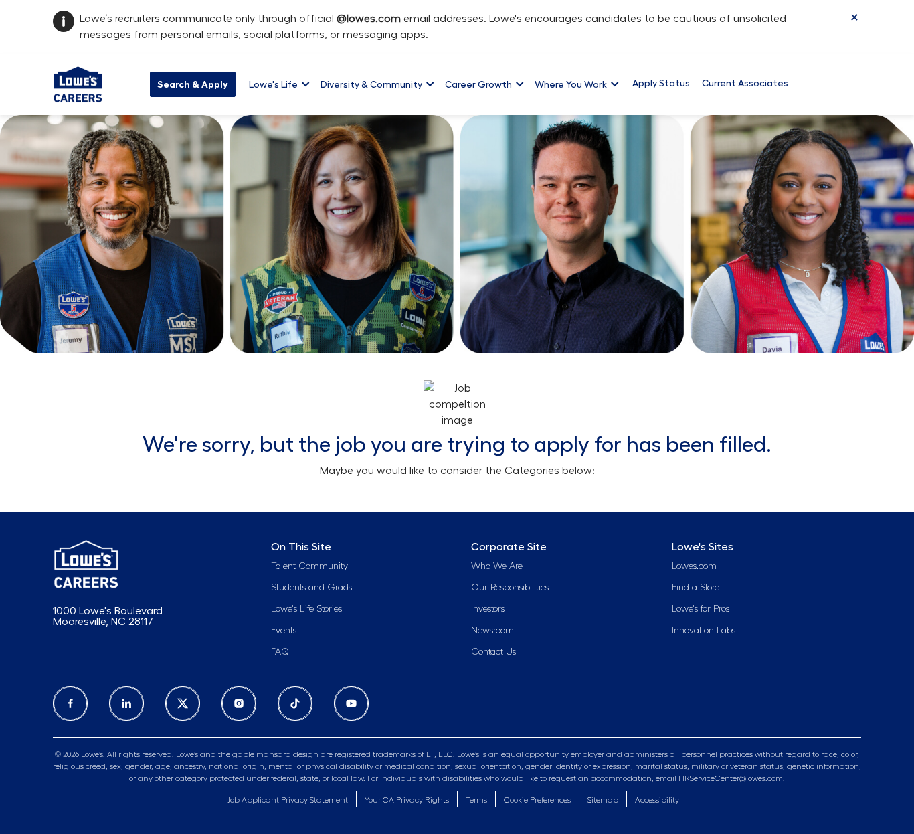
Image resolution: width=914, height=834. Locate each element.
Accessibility (657, 800)
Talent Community (309, 566)
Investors (488, 609)
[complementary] (537, 800)
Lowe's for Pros (700, 609)
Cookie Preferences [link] (537, 800)
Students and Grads (311, 587)
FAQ (280, 652)
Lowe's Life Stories (306, 609)
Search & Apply (192, 84)
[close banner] (854, 17)
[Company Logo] (78, 82)
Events (283, 630)
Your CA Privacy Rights (407, 800)
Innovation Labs (703, 630)
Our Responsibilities (510, 587)
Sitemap (602, 800)
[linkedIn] (126, 703)
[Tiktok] (295, 703)
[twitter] (182, 703)
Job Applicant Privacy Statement (287, 800)
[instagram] (239, 703)
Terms (476, 800)
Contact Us (493, 652)
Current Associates (745, 83)
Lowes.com (694, 566)
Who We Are (497, 566)
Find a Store (695, 587)
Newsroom (492, 630)
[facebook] (70, 703)
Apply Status (661, 83)
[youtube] (351, 703)
